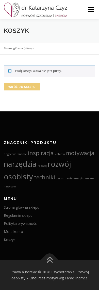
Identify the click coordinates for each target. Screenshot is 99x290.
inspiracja (41, 153)
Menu (90, 9)
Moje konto (13, 231)
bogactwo (10, 154)
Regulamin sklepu (18, 215)
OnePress (37, 278)
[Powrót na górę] (50, 260)
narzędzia (20, 164)
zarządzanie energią (70, 178)
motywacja (80, 153)
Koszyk (9, 239)
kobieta (60, 154)
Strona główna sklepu (21, 207)
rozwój (42, 165)
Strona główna (13, 48)
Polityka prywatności (21, 223)
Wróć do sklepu (22, 87)
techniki (44, 177)
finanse (22, 154)
